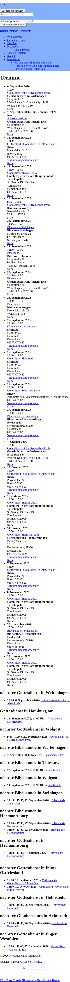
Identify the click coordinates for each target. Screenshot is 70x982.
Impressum (13, 59)
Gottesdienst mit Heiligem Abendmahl (28, 92)
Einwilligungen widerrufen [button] (29, 68)
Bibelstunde (14, 252)
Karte (10, 108)
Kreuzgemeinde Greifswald (15, 30)
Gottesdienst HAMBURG (22, 172)
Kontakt (11, 56)
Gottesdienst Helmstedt (20, 358)
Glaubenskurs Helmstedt (21, 326)
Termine (12, 43)
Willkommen (14, 36)
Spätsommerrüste (17, 118)
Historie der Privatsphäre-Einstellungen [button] (36, 65)
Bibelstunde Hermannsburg (22, 416)
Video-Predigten (16, 52)
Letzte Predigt (22, 49)
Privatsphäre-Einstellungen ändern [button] (33, 62)
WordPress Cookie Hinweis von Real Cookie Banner (30, 980)
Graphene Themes (30, 961)
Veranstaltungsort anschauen (23, 160)
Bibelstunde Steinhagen (20, 227)
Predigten (12, 46)
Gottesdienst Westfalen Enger (24, 390)
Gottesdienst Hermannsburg (23, 534)
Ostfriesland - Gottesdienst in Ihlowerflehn (31, 143)
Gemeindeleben (16, 40)
